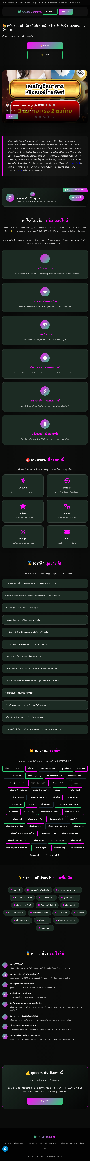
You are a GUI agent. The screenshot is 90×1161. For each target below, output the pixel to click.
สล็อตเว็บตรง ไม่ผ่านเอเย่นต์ (68, 804)
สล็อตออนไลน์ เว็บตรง (18, 790)
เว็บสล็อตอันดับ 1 (77, 848)
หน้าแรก (8, 1143)
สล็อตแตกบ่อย (17, 804)
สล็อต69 (32, 804)
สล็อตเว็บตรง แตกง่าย (14, 826)
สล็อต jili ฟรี (62, 913)
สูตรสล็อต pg (29, 812)
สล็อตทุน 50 (43, 920)
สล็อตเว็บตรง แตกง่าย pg (17, 840)
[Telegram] (5, 1149)
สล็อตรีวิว (80, 913)
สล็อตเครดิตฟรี (72, 797)
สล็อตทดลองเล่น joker (70, 833)
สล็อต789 (73, 819)
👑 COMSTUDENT (30, 11)
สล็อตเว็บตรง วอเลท (38, 783)
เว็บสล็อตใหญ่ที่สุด (41, 848)
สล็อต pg (77, 783)
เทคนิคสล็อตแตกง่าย (41, 790)
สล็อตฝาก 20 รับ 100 (73, 812)
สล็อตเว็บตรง (46, 928)
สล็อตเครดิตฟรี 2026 (39, 797)
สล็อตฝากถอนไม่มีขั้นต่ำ (49, 812)
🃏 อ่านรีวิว (45, 46)
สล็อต (19, 170)
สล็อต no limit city (60, 783)
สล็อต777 (31, 768)
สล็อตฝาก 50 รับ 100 (13, 768)
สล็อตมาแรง (59, 790)
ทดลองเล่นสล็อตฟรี (48, 768)
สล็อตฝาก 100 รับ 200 (67, 920)
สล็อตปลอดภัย (39, 840)
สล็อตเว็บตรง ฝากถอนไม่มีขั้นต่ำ (23, 833)
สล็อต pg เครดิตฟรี (23, 905)
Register (65, 11)
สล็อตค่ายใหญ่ (59, 848)
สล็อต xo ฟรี (34, 855)
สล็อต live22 (79, 826)
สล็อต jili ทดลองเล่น (13, 776)
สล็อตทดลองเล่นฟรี (49, 833)
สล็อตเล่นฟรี (75, 790)
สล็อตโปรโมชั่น (76, 840)
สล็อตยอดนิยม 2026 (76, 776)
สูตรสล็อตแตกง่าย (71, 898)
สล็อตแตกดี (17, 819)
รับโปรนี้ (78, 197)
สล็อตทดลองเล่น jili (56, 819)
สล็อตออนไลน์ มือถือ (52, 855)
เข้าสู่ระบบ (50, 11)
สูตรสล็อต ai (66, 768)
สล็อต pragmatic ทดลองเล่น (16, 848)
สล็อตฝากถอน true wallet (58, 826)
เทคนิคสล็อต (13, 812)
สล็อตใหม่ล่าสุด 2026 (23, 898)
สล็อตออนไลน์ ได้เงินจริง (39, 890)
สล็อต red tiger (18, 797)
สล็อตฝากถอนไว (47, 898)
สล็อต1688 (81, 768)
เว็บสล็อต (56, 797)
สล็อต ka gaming (34, 776)
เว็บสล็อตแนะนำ (35, 826)
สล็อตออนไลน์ (74, 163)
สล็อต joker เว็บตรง (16, 783)
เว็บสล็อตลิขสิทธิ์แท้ (54, 776)
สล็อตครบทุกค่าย (22, 920)
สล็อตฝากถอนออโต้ (35, 819)
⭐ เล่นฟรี (45, 55)
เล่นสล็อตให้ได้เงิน (57, 840)
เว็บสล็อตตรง (46, 804)
